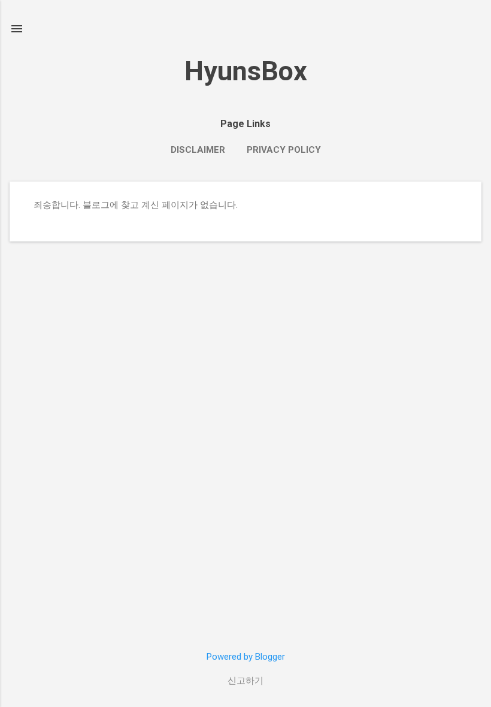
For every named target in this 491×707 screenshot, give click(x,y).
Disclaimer (198, 149)
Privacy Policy (284, 149)
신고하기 (245, 680)
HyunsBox (245, 71)
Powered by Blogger (246, 656)
